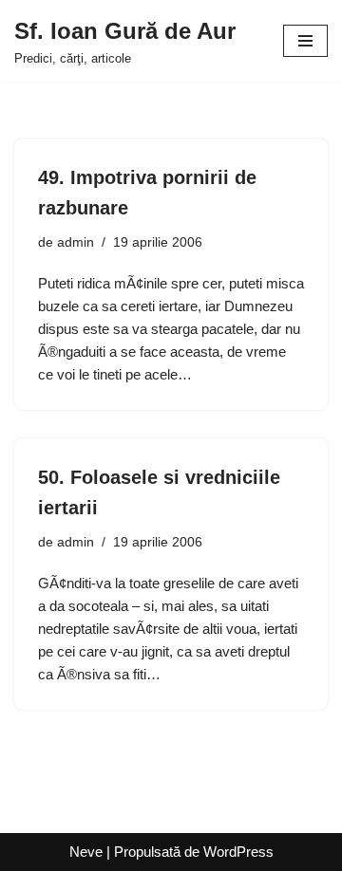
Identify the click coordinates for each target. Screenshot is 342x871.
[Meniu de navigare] (305, 41)
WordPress (238, 851)
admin (75, 242)
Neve (86, 851)
